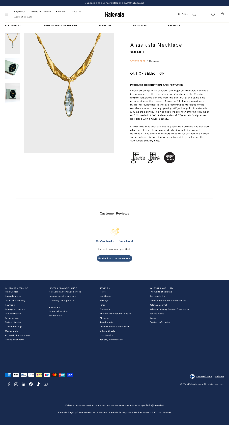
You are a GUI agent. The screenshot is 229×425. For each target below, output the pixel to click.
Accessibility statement (18, 335)
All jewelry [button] (19, 11)
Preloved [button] (61, 11)
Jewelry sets (106, 322)
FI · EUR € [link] (183, 14)
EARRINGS (174, 26)
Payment (10, 305)
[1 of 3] (12, 43)
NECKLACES (140, 26)
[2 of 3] (12, 68)
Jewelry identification (111, 340)
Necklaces (105, 296)
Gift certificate (13, 314)
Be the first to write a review (114, 258)
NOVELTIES (105, 26)
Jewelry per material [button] (40, 11)
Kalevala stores (13, 296)
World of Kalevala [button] (23, 17)
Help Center (11, 292)
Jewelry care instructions (62, 296)
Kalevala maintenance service (65, 292)
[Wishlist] (213, 14)
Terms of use (12, 318)
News (103, 292)
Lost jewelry (106, 335)
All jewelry (105, 318)
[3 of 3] (12, 93)
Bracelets (105, 309)
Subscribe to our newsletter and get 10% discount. (114, 3)
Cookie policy (12, 331)
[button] (7, 14)
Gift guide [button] (76, 11)
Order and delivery (15, 301)
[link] (203, 14)
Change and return (15, 309)
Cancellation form (14, 340)
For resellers (56, 316)
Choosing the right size (61, 301)
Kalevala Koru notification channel (168, 301)
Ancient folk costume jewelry (115, 314)
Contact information (160, 322)
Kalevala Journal (158, 305)
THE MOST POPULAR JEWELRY (59, 26)
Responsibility (157, 296)
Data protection (13, 322)
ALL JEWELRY (13, 26)
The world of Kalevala (161, 292)
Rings (102, 305)
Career (153, 318)
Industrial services (59, 311)
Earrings (104, 301)
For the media (157, 314)
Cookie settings (13, 327)
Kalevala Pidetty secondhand (115, 327)
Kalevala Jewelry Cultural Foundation (169, 309)
